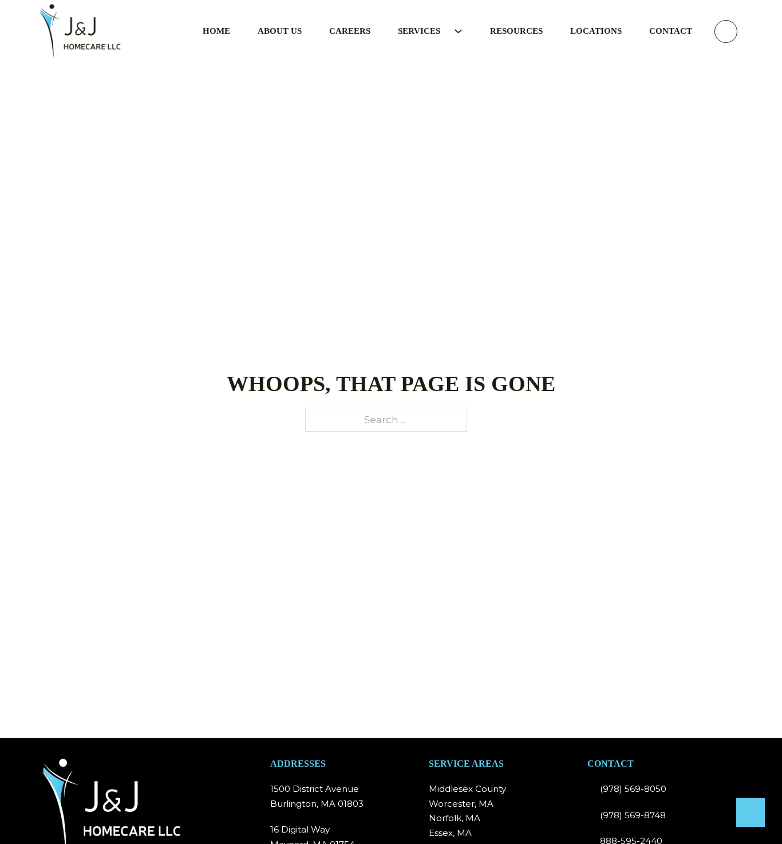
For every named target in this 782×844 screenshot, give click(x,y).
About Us (280, 31)
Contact (670, 31)
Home (216, 31)
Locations (596, 31)
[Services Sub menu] (465, 31)
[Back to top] (750, 812)
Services (419, 31)
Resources (516, 31)
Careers (349, 31)
